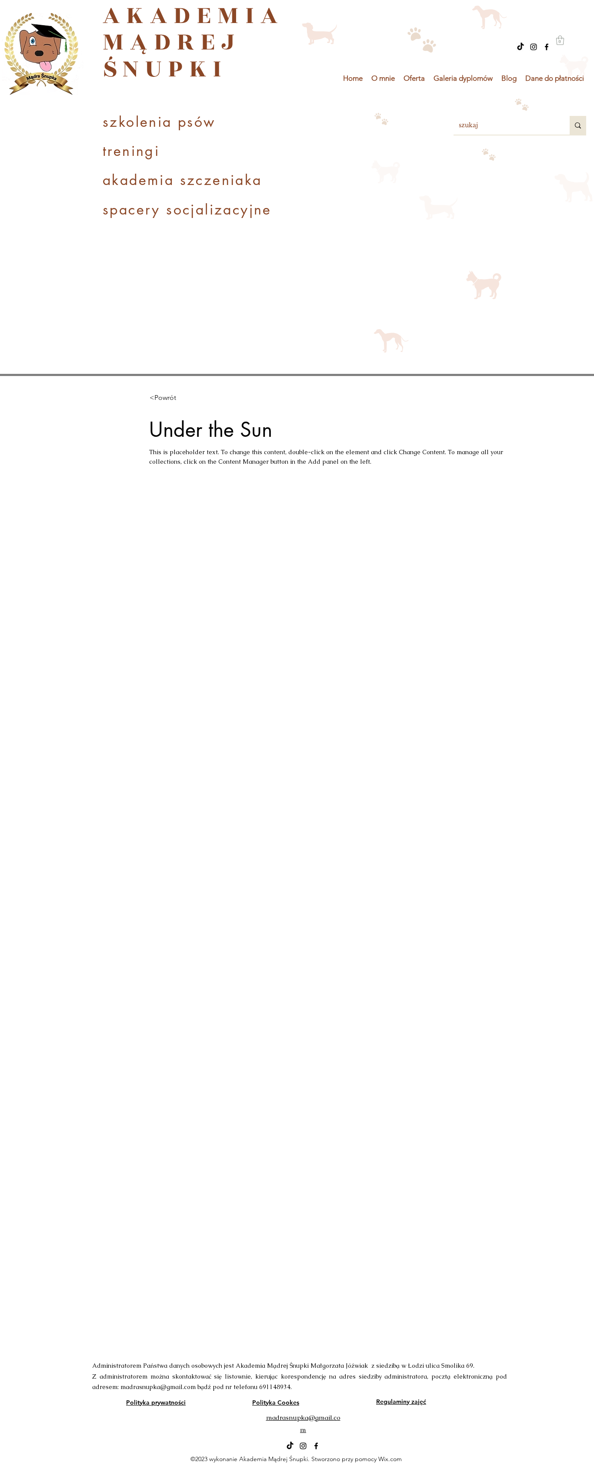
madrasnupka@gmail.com (158, 1387)
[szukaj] (578, 125)
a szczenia (205, 180)
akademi (134, 180)
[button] (560, 40)
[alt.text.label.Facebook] (546, 47)
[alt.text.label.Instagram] (533, 47)
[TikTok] (520, 47)
